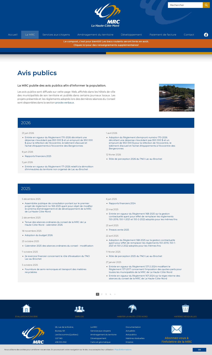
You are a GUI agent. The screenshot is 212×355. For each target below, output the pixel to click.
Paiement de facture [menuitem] (163, 34)
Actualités (130, 331)
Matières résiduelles (135, 338)
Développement (98, 338)
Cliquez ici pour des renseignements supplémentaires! (106, 45)
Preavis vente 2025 (119, 229)
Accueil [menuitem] (12, 34)
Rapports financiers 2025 (38, 156)
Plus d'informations (123, 350)
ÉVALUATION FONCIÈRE (26, 316)
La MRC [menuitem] (30, 34)
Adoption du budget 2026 (39, 235)
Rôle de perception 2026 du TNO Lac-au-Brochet (135, 159)
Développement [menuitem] (131, 34)
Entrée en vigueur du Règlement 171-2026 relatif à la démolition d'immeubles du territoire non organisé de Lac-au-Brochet (59, 168)
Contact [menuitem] (189, 34)
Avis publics (131, 334)
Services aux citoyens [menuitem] (56, 34)
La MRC (93, 327)
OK (199, 350)
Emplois (129, 342)
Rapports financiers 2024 (122, 203)
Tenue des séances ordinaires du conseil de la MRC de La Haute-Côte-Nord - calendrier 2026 (55, 223)
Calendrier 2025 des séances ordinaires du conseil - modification (59, 246)
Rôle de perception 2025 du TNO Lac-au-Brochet (135, 256)
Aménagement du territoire (103, 334)
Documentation (133, 327)
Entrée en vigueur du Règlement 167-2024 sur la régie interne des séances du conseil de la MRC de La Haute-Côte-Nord (144, 277)
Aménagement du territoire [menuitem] (95, 34)
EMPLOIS (79, 316)
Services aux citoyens (100, 331)
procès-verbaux (64, 102)
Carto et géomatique (100, 342)
